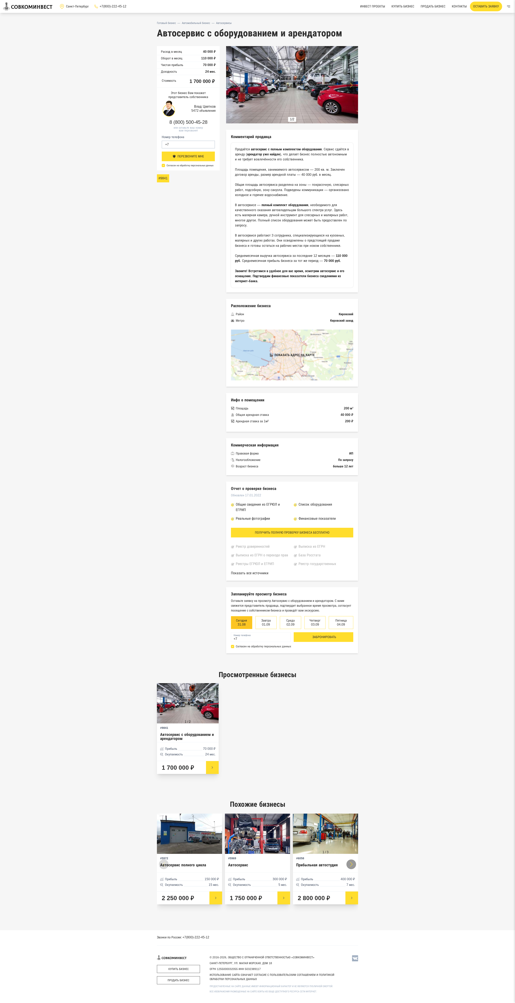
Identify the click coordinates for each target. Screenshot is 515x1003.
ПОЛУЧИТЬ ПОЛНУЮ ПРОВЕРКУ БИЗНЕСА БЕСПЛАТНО (292, 532)
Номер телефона (173, 137)
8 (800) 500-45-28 (188, 122)
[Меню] (508, 6)
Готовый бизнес (166, 23)
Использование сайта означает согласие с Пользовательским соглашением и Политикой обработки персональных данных (272, 977)
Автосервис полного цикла (183, 865)
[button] (351, 85)
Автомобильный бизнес (196, 23)
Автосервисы (224, 23)
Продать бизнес (433, 6)
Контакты (459, 6)
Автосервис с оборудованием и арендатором (187, 736)
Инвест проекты (372, 6)
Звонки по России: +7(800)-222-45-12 (183, 937)
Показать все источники (249, 573)
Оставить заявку (486, 6)
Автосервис (238, 865)
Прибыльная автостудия (317, 865)
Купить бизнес (402, 6)
